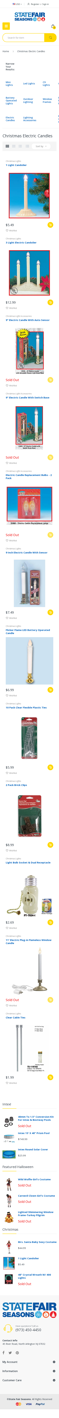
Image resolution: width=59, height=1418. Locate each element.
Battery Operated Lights (11, 100)
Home (5, 51)
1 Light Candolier (16, 165)
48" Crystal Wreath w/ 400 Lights (34, 1276)
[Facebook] (3, 1352)
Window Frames (47, 100)
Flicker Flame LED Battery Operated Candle (28, 631)
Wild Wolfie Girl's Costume (34, 1179)
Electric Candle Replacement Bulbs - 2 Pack (29, 476)
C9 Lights (46, 84)
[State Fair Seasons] (30, 15)
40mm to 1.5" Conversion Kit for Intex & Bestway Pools (36, 1118)
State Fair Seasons (20, 1399)
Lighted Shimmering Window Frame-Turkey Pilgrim (35, 1213)
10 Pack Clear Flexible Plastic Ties (26, 707)
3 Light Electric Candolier (21, 242)
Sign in (45, 4)
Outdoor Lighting (28, 100)
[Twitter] (10, 1352)
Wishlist (13, 230)
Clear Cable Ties (15, 1017)
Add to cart (50, 225)
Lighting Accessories (29, 119)
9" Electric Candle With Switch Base (27, 397)
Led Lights (29, 83)
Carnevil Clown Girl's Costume (36, 1195)
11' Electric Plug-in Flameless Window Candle (28, 941)
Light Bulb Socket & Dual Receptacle (28, 862)
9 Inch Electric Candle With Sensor (27, 552)
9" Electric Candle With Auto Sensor (28, 320)
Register (35, 4)
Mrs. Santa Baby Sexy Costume (37, 1242)
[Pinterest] (17, 1352)
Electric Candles (10, 119)
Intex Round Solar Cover (33, 1149)
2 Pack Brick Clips (16, 785)
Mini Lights (9, 84)
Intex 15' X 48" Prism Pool (33, 1133)
